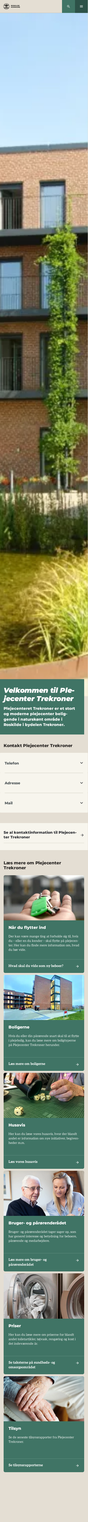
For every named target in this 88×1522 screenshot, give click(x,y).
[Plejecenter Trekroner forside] (11, 6)
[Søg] (68, 6)
